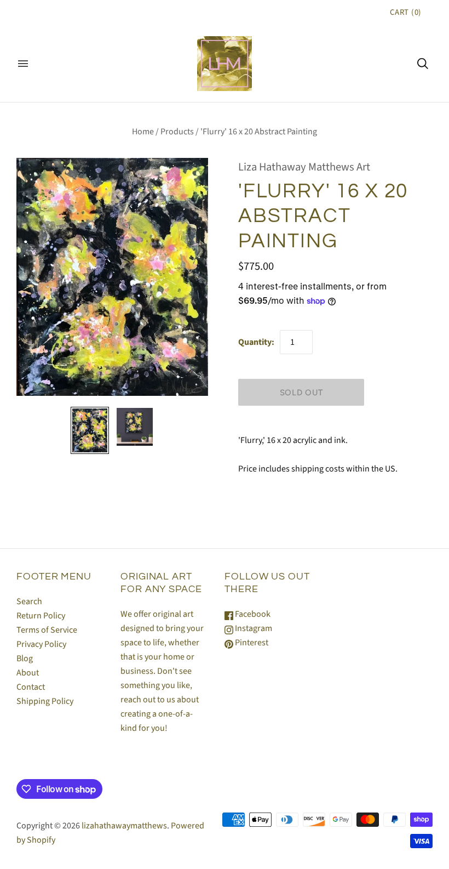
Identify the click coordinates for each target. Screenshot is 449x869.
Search (29, 601)
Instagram (252, 628)
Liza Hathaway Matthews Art (304, 167)
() (406, 12)
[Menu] (23, 64)
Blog (24, 658)
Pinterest (250, 643)
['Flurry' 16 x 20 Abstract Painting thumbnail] (90, 430)
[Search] (423, 63)
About (27, 673)
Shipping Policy (44, 701)
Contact (30, 687)
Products (177, 132)
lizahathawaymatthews (124, 826)
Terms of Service (46, 630)
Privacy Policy (41, 644)
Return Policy (40, 616)
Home (143, 132)
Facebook (251, 614)
